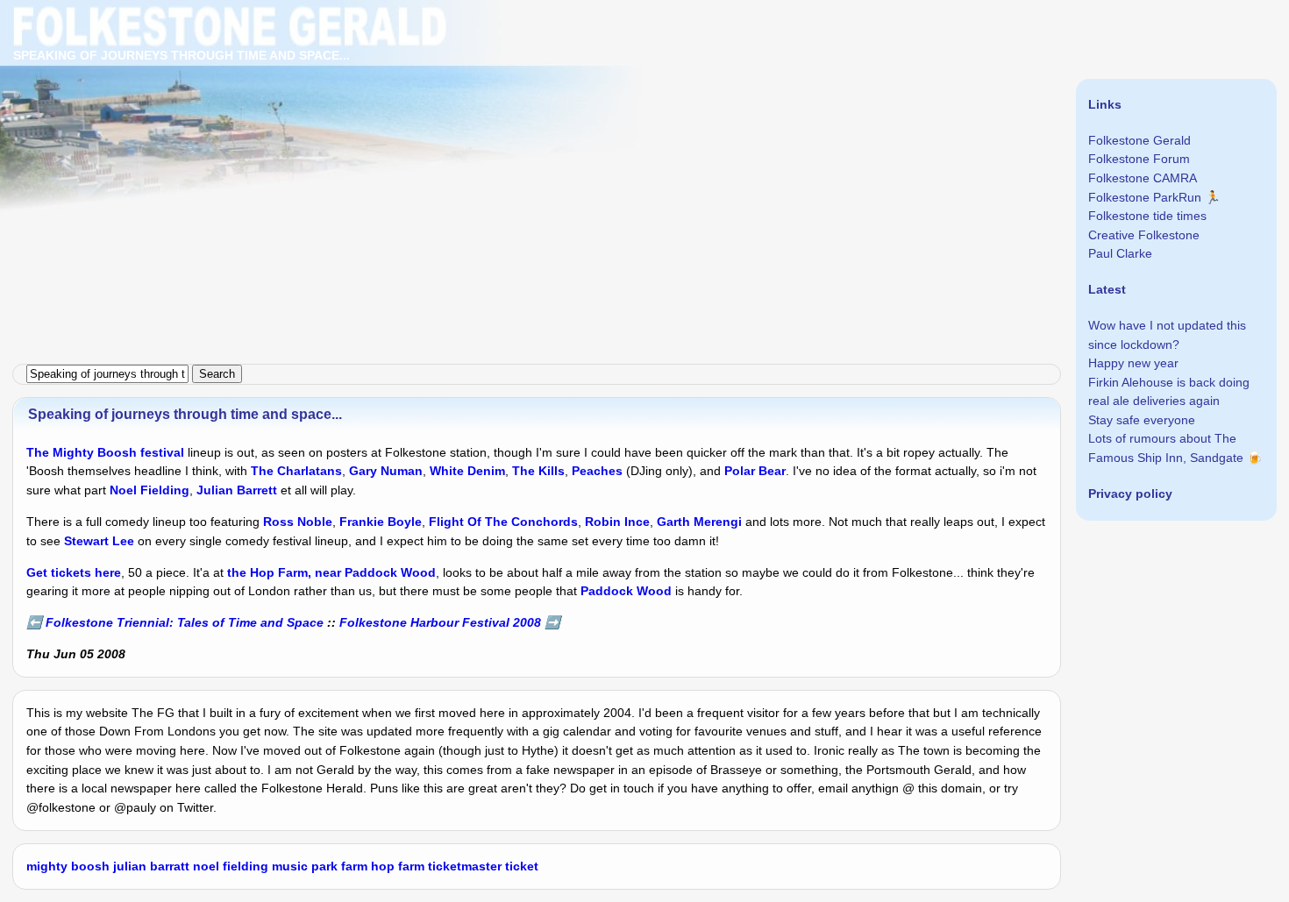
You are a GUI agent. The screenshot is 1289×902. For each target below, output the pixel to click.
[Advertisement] (526, 122)
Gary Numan (386, 471)
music (290, 866)
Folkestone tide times (1147, 216)
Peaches (597, 471)
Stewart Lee (99, 541)
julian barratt (151, 866)
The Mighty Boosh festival (105, 452)
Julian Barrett (236, 490)
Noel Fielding (149, 490)
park (324, 866)
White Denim (467, 471)
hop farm (397, 866)
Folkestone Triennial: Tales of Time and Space (185, 622)
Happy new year (1133, 363)
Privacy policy (1130, 494)
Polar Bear (755, 471)
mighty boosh (68, 866)
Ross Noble (297, 522)
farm (354, 866)
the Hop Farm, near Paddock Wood (331, 572)
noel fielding (230, 866)
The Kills (538, 471)
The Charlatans (296, 471)
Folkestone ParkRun (1144, 197)
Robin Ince (617, 522)
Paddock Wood (626, 591)
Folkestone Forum (1139, 159)
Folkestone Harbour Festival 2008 (440, 622)
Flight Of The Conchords (503, 522)
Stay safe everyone (1141, 420)
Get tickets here (73, 572)
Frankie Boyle (380, 522)
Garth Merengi (699, 522)
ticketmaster (465, 866)
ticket (521, 866)
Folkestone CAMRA (1142, 178)
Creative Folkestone (1144, 235)
